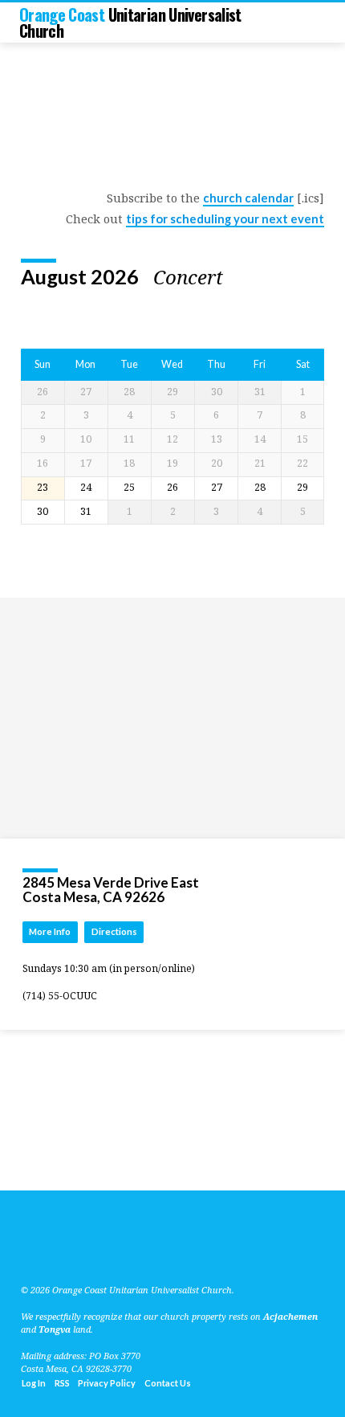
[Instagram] (81, 1251)
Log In (34, 1383)
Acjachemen (290, 1316)
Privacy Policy (107, 1383)
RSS (62, 1383)
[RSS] (25, 1251)
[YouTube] (42, 1251)
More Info (50, 931)
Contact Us (167, 1383)
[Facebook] (62, 1251)
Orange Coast (130, 22)
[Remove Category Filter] (236, 277)
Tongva (55, 1329)
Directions (114, 931)
